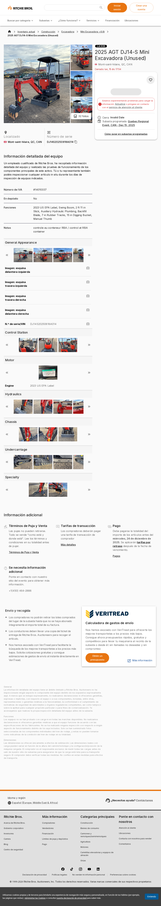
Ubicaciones (131, 20)
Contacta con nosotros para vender (135, 838)
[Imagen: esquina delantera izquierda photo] (88, 268)
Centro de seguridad (13, 849)
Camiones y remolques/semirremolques (93, 835)
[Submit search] (101, 7)
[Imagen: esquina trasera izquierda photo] (88, 282)
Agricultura (85, 842)
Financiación (112, 20)
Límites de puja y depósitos (55, 839)
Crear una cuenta (141, 7)
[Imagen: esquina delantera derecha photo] (88, 310)
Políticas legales (59, 875)
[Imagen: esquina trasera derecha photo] (88, 296)
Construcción (86, 823)
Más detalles (68, 545)
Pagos (116, 556)
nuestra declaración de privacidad (71, 898)
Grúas (83, 860)
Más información (142, 660)
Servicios (91, 20)
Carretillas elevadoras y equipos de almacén (97, 854)
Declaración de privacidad (34, 875)
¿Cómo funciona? (68, 20)
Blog (6, 844)
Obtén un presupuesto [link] (97, 658)
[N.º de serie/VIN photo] (88, 324)
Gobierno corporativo (14, 828)
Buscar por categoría (18, 20)
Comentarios (125, 844)
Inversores (9, 833)
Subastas (44, 20)
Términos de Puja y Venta (24, 552)
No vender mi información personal (88, 875)
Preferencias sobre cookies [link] (123, 875)
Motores (84, 847)
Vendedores (48, 828)
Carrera (7, 839)
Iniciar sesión (117, 7)
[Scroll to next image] (89, 255)
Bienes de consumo (89, 828)
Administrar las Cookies (35, 898)
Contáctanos (144, 800)
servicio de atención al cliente (125, 107)
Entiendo (151, 896)
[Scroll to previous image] (7, 255)
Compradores (48, 823)
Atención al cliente (127, 828)
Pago (44, 844)
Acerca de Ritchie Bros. (14, 823)
